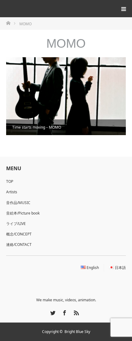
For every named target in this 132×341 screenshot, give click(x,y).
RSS (75, 311)
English (93, 267)
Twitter (52, 311)
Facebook (63, 311)
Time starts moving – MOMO (36, 127)
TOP (9, 181)
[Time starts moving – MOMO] (66, 96)
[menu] (123, 8)
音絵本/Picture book (23, 213)
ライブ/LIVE (16, 223)
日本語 (120, 267)
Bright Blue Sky (77, 331)
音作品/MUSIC (18, 202)
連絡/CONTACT (19, 244)
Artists (11, 192)
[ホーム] (8, 22)
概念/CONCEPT (19, 234)
